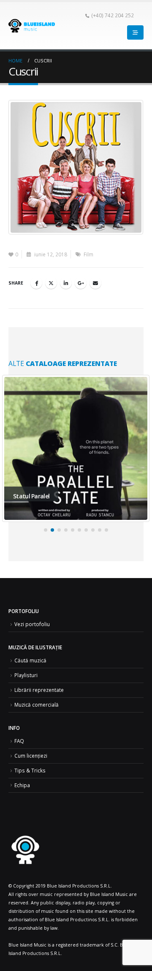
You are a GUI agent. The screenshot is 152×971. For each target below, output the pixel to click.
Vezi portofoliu (32, 624)
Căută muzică (30, 660)
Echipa (22, 785)
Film (88, 254)
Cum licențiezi (30, 755)
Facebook (36, 283)
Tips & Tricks (30, 770)
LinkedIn (66, 283)
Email (95, 283)
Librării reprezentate (39, 689)
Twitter (51, 283)
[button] (45, 530)
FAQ (19, 740)
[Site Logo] (31, 25)
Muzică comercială (36, 704)
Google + (81, 283)
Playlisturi (26, 675)
